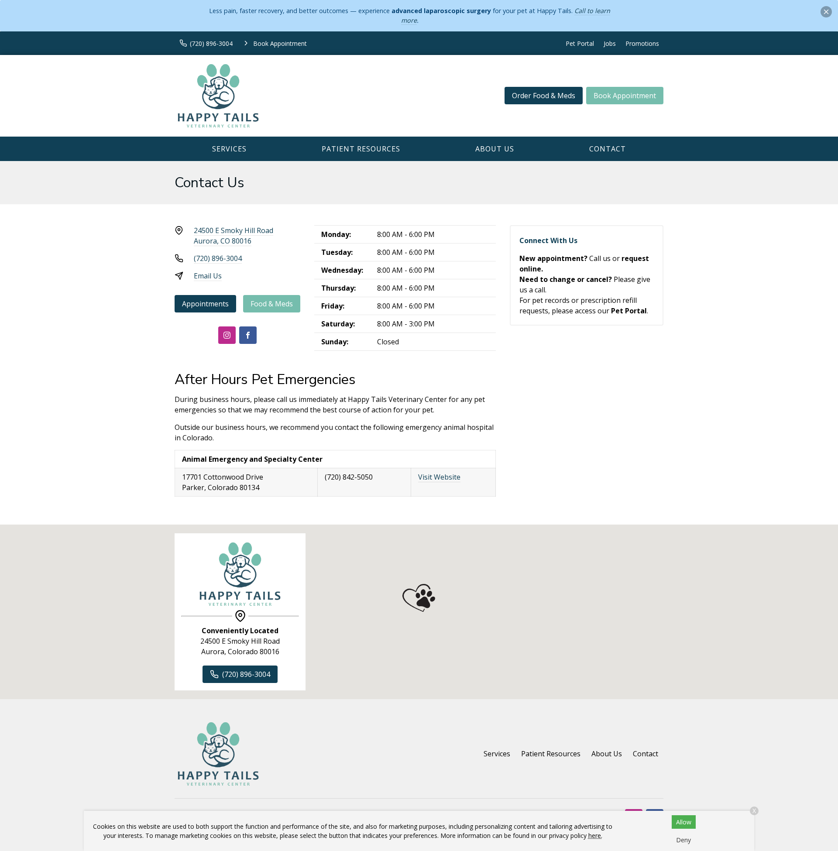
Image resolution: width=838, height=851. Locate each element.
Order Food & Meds (543, 95)
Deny (683, 840)
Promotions (642, 43)
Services (229, 149)
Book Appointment (625, 95)
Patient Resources (361, 149)
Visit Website (439, 477)
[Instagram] (227, 335)
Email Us (208, 276)
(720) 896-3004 (218, 258)
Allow (683, 822)
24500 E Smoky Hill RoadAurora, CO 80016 (233, 236)
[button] (418, 598)
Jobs (610, 43)
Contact (607, 149)
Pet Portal (580, 43)
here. (595, 835)
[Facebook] (248, 335)
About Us (494, 149)
